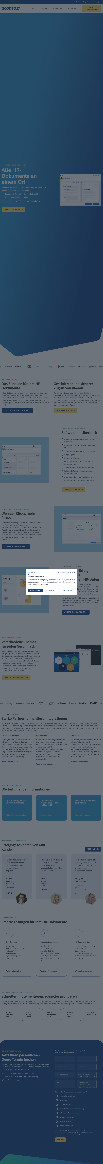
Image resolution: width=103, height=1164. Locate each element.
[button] (32, 572)
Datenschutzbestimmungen (66, 572)
